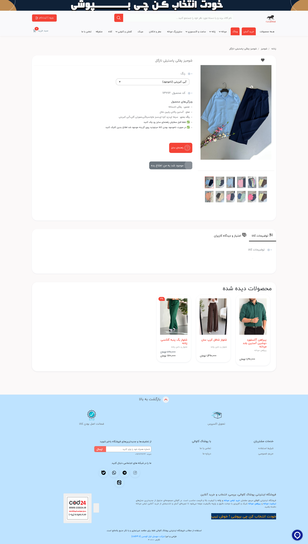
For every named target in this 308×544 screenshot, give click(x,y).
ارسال (99, 449)
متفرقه (99, 32)
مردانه (224, 32)
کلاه (110, 32)
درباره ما (206, 453)
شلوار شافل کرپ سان (214, 340)
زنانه (213, 32)
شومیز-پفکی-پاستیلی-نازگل (243, 49)
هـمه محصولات (267, 32)
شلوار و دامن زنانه (219, 347)
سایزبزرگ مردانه (174, 32)
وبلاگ (235, 32)
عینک (140, 32)
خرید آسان (248, 32)
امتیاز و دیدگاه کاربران (227, 235)
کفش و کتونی (125, 32)
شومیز (264, 49)
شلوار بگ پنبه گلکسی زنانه (174, 341)
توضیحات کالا (260, 235)
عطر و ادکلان (155, 32)
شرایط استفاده (265, 448)
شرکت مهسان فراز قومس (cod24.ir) (148, 536)
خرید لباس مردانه (232, 500)
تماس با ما (86, 32)
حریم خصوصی (265, 453)
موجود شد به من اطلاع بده (167, 165)
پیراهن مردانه (260, 350)
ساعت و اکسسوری (197, 32)
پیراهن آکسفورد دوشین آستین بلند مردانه (254, 343)
